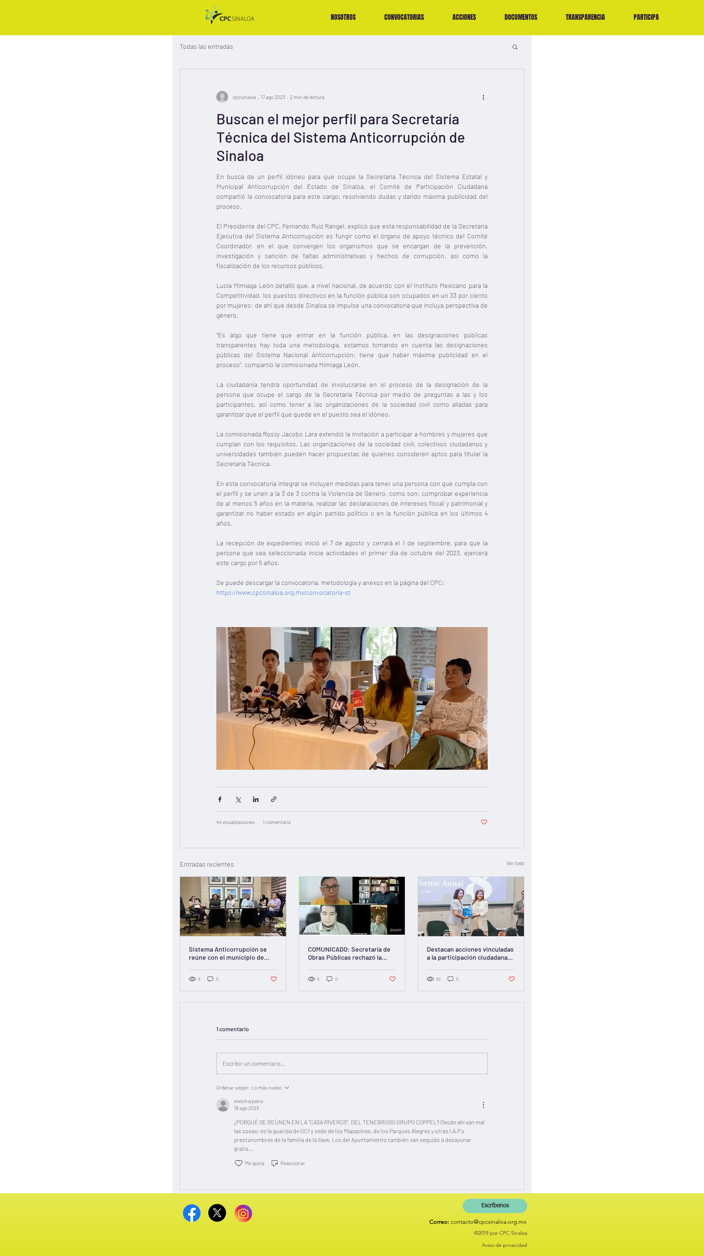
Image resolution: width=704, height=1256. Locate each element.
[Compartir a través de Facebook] (219, 799)
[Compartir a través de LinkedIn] (255, 799)
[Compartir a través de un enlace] (273, 799)
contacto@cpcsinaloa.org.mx (489, 1221)
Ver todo (515, 863)
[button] (404, 17)
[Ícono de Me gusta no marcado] (238, 1163)
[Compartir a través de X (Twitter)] (237, 799)
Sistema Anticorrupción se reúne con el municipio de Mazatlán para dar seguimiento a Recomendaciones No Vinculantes (228, 953)
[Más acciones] (483, 96)
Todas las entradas (206, 46)
